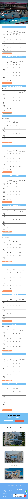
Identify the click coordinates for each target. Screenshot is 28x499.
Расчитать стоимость (8, 112)
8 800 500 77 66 (17, 9)
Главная (3, 15)
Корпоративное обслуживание (11, 494)
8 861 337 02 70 (17, 10)
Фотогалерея (11, 490)
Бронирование (20, 491)
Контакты (10, 493)
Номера (5, 490)
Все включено (5, 493)
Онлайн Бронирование (5, 492)
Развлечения (5, 496)
